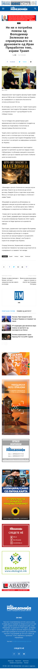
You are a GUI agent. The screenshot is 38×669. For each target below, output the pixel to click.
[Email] (18, 267)
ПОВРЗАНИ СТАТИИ (8, 311)
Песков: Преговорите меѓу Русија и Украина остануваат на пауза (24, 319)
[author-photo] (19, 300)
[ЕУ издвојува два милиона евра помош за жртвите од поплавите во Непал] (6, 328)
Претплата (26, 661)
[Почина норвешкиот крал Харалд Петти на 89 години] (6, 337)
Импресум (11, 661)
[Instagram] (19, 654)
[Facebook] (9, 267)
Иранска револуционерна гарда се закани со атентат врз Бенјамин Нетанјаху (28, 281)
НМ (15, 55)
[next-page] (6, 343)
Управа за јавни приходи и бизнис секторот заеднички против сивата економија (10, 281)
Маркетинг (18, 661)
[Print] (22, 267)
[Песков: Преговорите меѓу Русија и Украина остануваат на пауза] (6, 319)
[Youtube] (24, 654)
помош (16, 256)
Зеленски (27, 256)
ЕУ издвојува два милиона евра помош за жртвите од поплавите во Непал (24, 328)
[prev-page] (3, 343)
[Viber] (26, 267)
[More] (31, 62)
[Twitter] (14, 267)
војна (21, 256)
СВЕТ (19, 23)
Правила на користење (16, 663)
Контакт (26, 663)
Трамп (10, 256)
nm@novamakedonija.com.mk (22, 641)
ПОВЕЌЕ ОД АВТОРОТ (24, 311)
